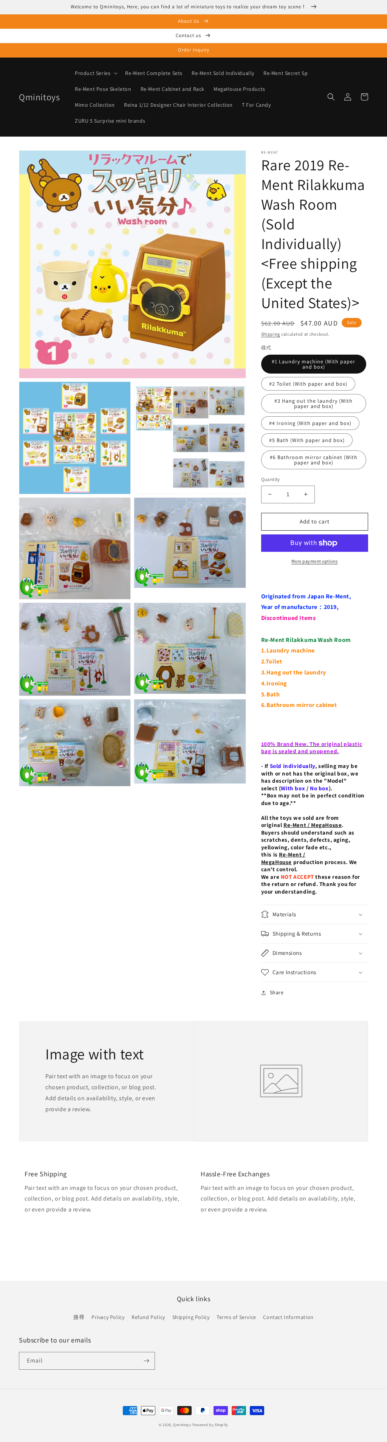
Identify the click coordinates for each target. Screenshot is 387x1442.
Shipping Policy (191, 1317)
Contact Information (288, 1317)
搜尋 (78, 1317)
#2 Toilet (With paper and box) (308, 383)
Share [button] (277, 992)
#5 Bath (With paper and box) (307, 440)
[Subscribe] (146, 1361)
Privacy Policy (107, 1317)
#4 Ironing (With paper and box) (310, 423)
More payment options (314, 561)
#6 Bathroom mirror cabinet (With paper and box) (314, 460)
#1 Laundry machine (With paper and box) (313, 364)
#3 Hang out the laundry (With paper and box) (313, 403)
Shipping (270, 334)
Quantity (270, 479)
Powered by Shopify (210, 1424)
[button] (95, 73)
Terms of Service (236, 1317)
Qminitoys (182, 1424)
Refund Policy (148, 1317)
